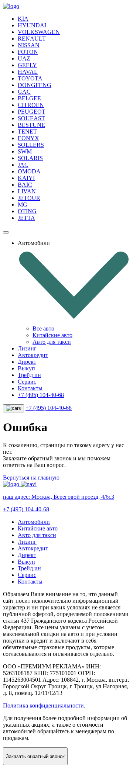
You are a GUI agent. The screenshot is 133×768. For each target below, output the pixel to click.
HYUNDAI (32, 25)
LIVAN (27, 191)
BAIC (25, 184)
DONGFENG (34, 85)
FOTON (28, 52)
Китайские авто (52, 335)
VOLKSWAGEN (39, 32)
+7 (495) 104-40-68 (41, 395)
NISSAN (29, 45)
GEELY (27, 65)
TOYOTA (30, 78)
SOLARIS (30, 158)
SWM (25, 151)
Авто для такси (52, 342)
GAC (24, 92)
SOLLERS (31, 145)
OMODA (29, 171)
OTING (27, 211)
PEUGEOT (31, 111)
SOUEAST (31, 118)
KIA (23, 18)
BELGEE (29, 98)
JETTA (26, 218)
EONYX (28, 138)
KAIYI (26, 178)
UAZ (24, 58)
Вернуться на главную (31, 477)
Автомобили (34, 522)
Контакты (30, 388)
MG (22, 204)
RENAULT (32, 38)
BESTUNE (31, 125)
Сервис (27, 381)
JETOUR (29, 198)
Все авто (43, 328)
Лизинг (27, 348)
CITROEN (31, 105)
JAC (23, 165)
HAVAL (28, 72)
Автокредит (33, 355)
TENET (27, 131)
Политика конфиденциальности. (44, 705)
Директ (27, 362)
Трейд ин (29, 375)
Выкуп (26, 368)
